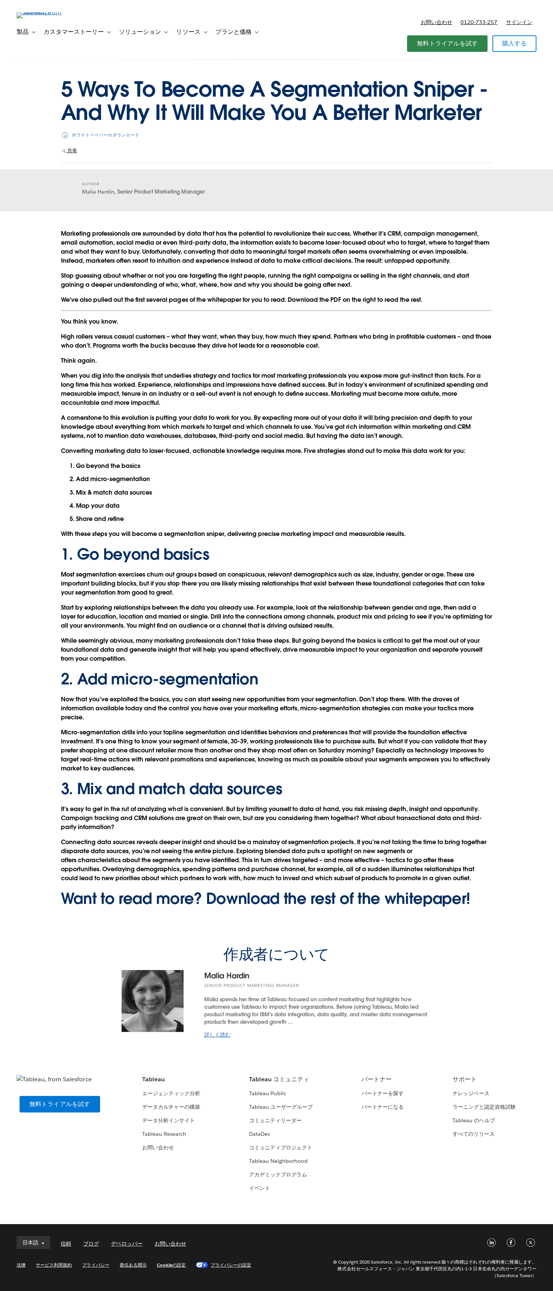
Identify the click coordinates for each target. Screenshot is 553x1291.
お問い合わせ (436, 22)
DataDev (259, 1134)
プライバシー (95, 1265)
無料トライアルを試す (447, 43)
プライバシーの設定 (231, 1265)
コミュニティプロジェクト (280, 1147)
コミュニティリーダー (275, 1120)
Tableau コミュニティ (279, 1079)
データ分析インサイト (168, 1120)
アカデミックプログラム (278, 1174)
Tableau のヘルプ (474, 1120)
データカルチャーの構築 (171, 1106)
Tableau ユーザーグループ (281, 1106)
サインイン (519, 22)
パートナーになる (383, 1106)
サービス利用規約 (54, 1265)
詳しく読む (217, 1034)
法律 (21, 1265)
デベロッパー (127, 1243)
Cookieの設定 (171, 1265)
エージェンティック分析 (171, 1093)
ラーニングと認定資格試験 (484, 1106)
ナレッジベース (471, 1093)
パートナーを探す (383, 1093)
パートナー (377, 1079)
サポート (465, 1079)
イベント (259, 1188)
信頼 (66, 1243)
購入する (514, 43)
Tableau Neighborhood (278, 1161)
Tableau (153, 1079)
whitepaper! (427, 898)
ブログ (91, 1243)
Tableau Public (267, 1093)
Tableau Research (164, 1134)
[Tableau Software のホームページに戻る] (45, 12)
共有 (71, 150)
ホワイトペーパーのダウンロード (106, 135)
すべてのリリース (474, 1134)
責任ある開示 (133, 1265)
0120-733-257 (478, 22)
